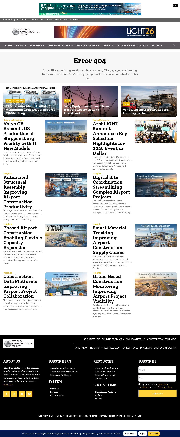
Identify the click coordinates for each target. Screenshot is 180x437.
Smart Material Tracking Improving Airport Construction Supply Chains (109, 240)
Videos (35, 19)
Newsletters (46, 19)
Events (109, 45)
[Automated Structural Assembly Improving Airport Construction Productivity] (66, 185)
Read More (8, 385)
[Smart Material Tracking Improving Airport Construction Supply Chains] (156, 235)
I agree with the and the (155, 385)
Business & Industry (132, 45)
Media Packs (61, 19)
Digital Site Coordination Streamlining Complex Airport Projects (111, 187)
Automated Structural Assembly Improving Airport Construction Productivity (18, 192)
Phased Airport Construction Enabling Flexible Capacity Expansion (22, 237)
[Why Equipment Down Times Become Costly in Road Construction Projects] (90, 101)
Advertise (74, 19)
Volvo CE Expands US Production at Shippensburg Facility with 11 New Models (19, 136)
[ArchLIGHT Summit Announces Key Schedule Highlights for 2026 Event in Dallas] (156, 131)
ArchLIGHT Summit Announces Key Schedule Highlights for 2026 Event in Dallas (110, 138)
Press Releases (59, 45)
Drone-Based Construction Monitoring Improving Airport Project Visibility (109, 288)
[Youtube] (29, 394)
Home (8, 45)
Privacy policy (165, 387)
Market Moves (87, 45)
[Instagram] (14, 394)
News (20, 45)
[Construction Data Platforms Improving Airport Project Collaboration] (66, 284)
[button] (173, 45)
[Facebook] (6, 394)
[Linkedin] (22, 394)
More (156, 45)
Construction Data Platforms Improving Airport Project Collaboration (20, 286)
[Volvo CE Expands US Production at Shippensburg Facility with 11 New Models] (66, 131)
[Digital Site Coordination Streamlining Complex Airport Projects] (156, 185)
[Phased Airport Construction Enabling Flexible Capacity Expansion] (66, 235)
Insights (36, 45)
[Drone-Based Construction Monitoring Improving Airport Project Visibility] (156, 284)
